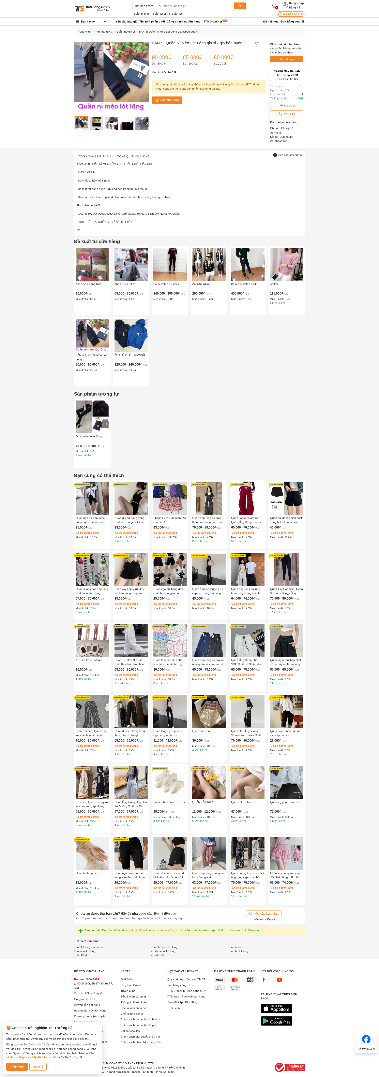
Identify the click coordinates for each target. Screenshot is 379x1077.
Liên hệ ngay (287, 59)
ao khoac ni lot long (163, 951)
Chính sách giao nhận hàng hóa (141, 1042)
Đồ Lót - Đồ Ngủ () (281, 128)
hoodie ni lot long (84, 951)
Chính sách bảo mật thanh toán (140, 1019)
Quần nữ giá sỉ (125, 31)
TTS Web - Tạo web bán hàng (186, 996)
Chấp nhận (17, 1066)
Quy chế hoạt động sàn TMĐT (186, 979)
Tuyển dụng (128, 990)
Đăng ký (294, 7)
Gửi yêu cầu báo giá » (263, 913)
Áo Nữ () (275, 132)
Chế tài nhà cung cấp (134, 1008)
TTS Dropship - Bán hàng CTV (186, 990)
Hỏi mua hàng (170, 100)
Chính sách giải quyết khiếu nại (140, 1036)
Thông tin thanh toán (134, 1002)
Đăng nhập (296, 3)
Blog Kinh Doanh (131, 985)
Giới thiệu (127, 979)
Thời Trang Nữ (103, 31)
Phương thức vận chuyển (90, 1016)
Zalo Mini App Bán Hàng (182, 1002)
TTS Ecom (174, 1008)
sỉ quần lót (175, 13)
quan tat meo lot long (164, 947)
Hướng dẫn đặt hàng (87, 1004)
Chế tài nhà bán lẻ (132, 1013)
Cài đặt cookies (130, 1030)
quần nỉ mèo (142, 13)
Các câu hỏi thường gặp (89, 993)
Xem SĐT (289, 113)
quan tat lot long (238, 951)
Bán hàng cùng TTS (293, 13)
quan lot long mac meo (88, 947)
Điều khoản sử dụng (133, 996)
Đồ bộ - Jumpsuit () (282, 136)
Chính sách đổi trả (85, 1022)
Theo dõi (289, 105)
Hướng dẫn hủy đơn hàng (90, 1010)
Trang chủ (83, 31)
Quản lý (38, 1066)
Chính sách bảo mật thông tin (139, 1025)
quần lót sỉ (159, 13)
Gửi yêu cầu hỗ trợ (86, 999)
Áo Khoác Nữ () (280, 140)
